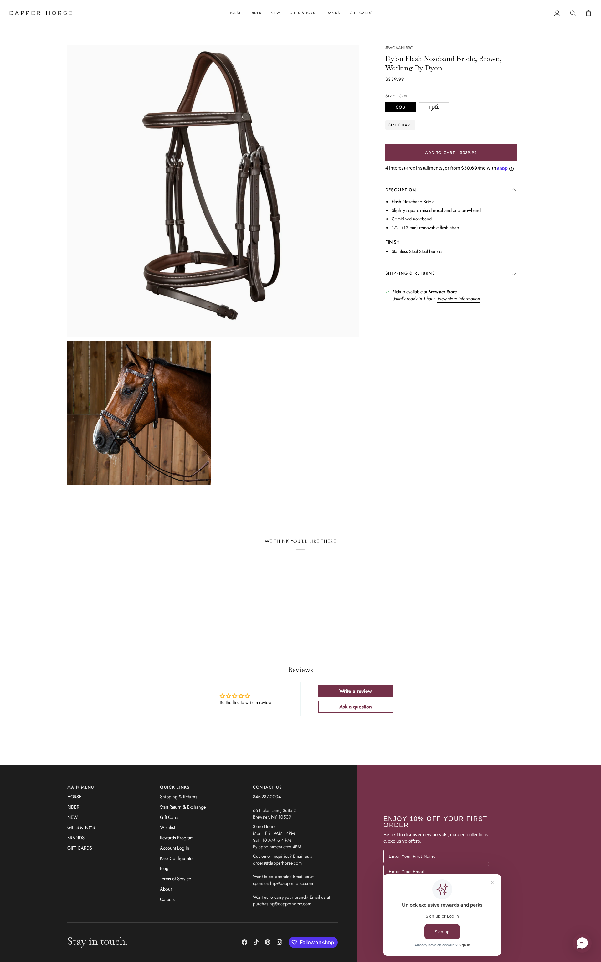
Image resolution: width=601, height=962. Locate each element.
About (166, 889)
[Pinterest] (267, 942)
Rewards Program (176, 837)
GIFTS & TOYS (81, 827)
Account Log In (174, 848)
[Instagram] (279, 942)
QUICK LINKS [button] (175, 787)
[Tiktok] (256, 942)
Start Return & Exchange (183, 807)
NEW (72, 817)
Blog (164, 868)
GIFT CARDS (79, 848)
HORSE (74, 796)
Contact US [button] (267, 787)
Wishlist (167, 827)
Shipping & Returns (178, 796)
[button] (235, 13)
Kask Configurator (177, 858)
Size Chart (400, 124)
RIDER (73, 807)
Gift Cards (169, 817)
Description (400, 190)
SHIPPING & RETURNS (410, 273)
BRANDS (76, 837)
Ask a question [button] (355, 706)
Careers (167, 899)
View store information (458, 299)
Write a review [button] (355, 691)
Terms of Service (175, 878)
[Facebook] (244, 942)
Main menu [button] (81, 787)
